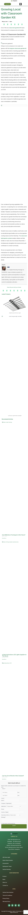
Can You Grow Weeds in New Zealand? (13, 775)
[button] (7, 4)
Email (2, 800)
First (18, 792)
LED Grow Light (6, 857)
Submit (14, 825)
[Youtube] (12, 905)
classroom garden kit (15, 27)
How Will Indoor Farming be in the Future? (13, 535)
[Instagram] (19, 905)
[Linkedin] (15, 905)
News (4, 879)
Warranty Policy (6, 901)
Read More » (4, 538)
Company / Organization (6, 803)
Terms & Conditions (7, 895)
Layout (2, 798)
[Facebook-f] (9, 905)
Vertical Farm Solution (8, 892)
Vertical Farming (7, 869)
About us (5, 882)
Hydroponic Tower (7, 866)
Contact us (5, 885)
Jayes (3, 264)
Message (3, 817)
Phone (2, 809)
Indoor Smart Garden (8, 860)
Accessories (6, 863)
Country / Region (4, 812)
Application (4, 806)
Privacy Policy (6, 898)
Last (18, 795)
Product (4, 876)
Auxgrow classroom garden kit (17, 48)
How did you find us (5, 815)
